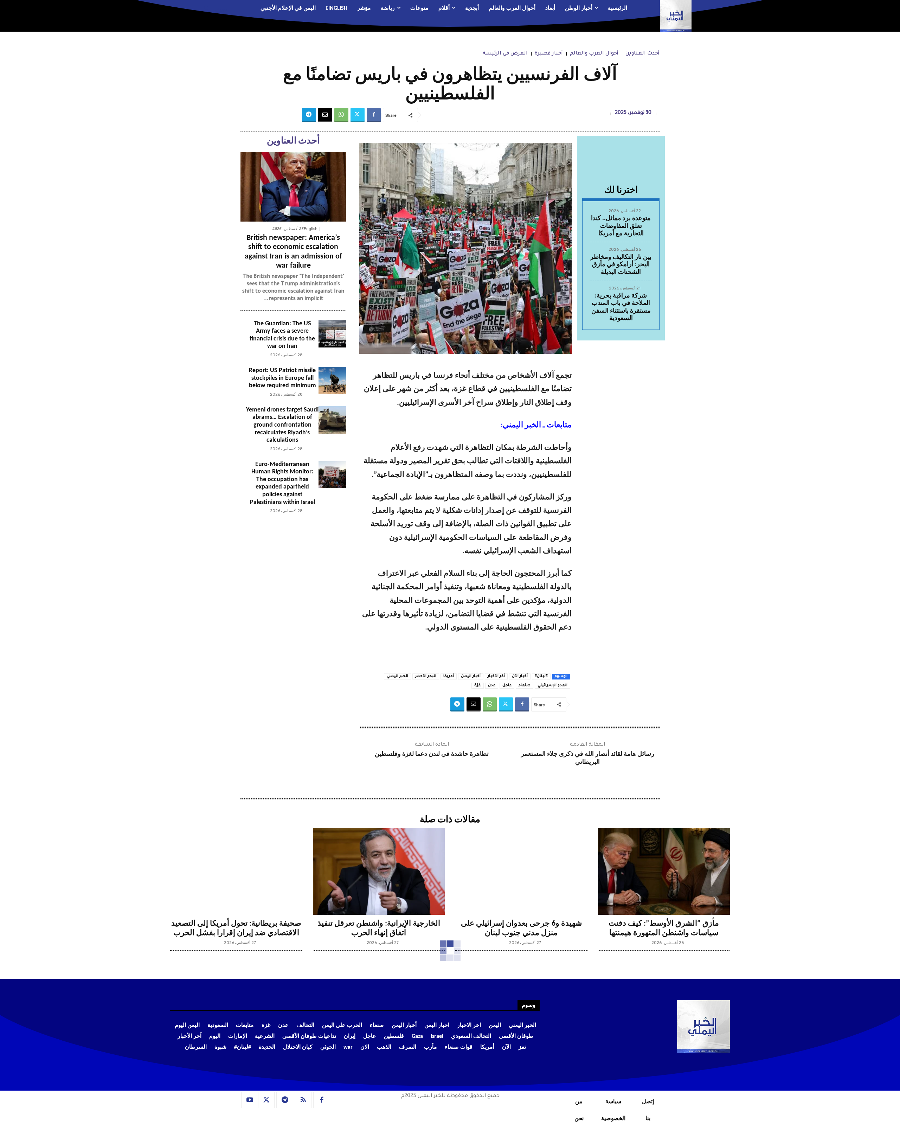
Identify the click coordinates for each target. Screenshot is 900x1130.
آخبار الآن (520, 676)
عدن (491, 685)
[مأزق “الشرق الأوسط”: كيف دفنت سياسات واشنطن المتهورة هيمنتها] (664, 871)
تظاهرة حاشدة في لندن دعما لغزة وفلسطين (432, 754)
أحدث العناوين (642, 54)
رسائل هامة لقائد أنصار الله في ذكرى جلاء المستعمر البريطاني (587, 758)
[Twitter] (358, 115)
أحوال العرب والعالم (594, 54)
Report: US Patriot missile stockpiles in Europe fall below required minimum (282, 378)
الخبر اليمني (397, 676)
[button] (213, 9)
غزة (477, 685)
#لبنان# (541, 676)
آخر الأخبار (496, 676)
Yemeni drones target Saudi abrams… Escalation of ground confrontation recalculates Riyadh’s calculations (282, 425)
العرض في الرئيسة (505, 54)
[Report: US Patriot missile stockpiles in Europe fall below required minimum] (332, 380)
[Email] (325, 115)
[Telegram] (309, 115)
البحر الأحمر (425, 676)
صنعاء (525, 685)
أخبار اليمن (471, 676)
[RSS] (303, 1100)
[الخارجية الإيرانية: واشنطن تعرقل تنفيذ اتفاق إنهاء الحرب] (379, 871)
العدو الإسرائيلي (552, 685)
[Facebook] (374, 115)
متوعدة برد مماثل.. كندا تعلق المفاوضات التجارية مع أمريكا (621, 226)
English (310, 229)
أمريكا (448, 676)
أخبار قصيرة (549, 54)
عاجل (507, 685)
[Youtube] (249, 1100)
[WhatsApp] (341, 115)
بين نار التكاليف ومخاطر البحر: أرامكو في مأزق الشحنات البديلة (620, 265)
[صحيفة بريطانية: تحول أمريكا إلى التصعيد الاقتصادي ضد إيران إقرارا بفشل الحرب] (236, 871)
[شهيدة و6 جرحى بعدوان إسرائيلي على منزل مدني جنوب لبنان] (521, 871)
